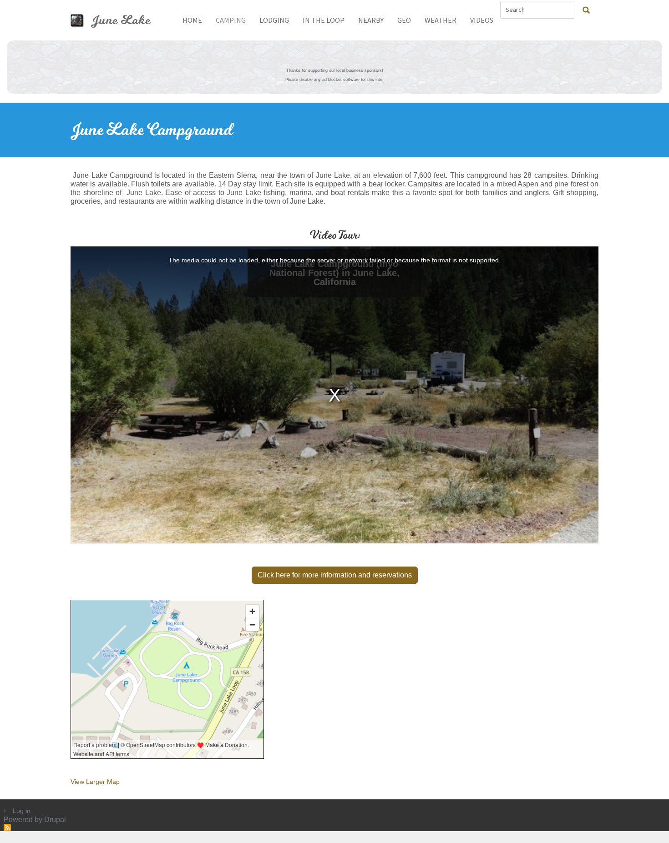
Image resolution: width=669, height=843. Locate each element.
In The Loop (324, 20)
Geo (404, 20)
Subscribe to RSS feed (7, 827)
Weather (440, 20)
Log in (21, 810)
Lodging (274, 20)
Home (192, 20)
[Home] (81, 20)
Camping (231, 20)
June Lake (121, 20)
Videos (481, 20)
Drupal (55, 819)
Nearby (371, 20)
